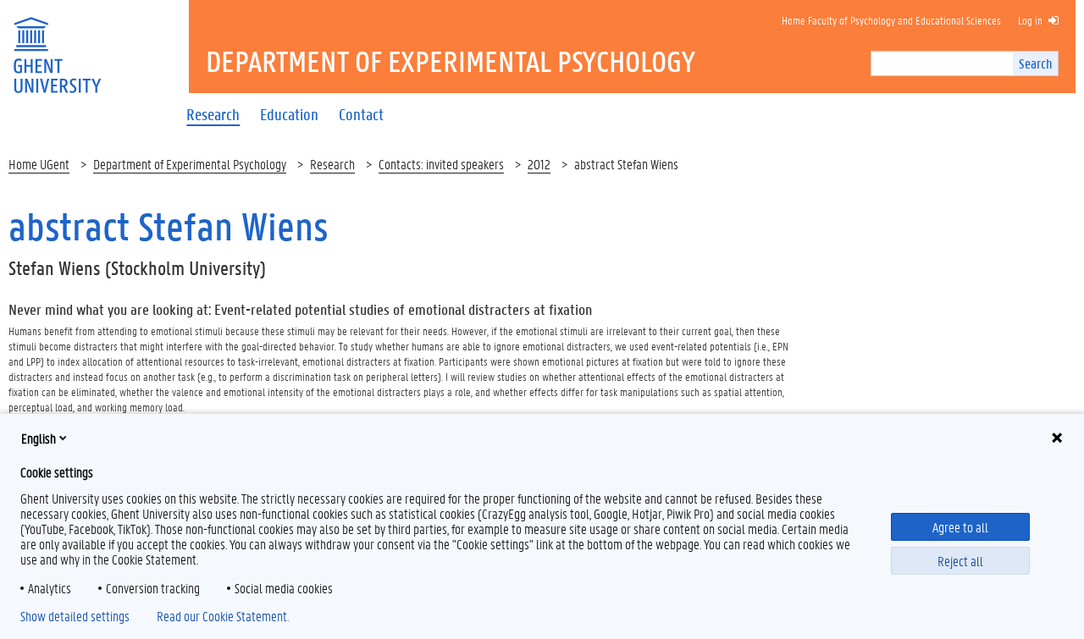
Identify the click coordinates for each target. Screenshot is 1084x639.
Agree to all (960, 527)
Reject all (960, 561)
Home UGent (38, 164)
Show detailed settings (75, 616)
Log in (1030, 20)
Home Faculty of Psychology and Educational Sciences (891, 20)
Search (1035, 63)
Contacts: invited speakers (441, 164)
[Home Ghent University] (56, 44)
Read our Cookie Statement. (223, 616)
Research (332, 164)
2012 (539, 164)
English (38, 438)
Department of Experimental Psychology (189, 164)
